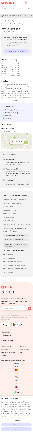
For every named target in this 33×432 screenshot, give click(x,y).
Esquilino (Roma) (16, 203)
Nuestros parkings (7, 341)
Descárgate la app (25, 16)
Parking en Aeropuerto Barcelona (12, 261)
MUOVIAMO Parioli (8, 220)
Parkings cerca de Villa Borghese (14, 235)
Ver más (15, 100)
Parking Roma (13, 24)
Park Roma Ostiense (9, 217)
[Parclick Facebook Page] (9, 292)
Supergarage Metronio (9, 210)
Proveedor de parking (8, 352)
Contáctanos (24, 350)
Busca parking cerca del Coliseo (14, 239)
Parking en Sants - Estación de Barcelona (15, 268)
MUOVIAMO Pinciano (24, 224)
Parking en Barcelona (9, 258)
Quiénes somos (6, 335)
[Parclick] (7, 2)
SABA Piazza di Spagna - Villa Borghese (14, 199)
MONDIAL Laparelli (8, 206)
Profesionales (5, 350)
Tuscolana (6, 203)
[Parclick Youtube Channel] (13, 292)
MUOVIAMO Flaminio (9, 224)
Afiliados (4, 355)
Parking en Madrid (8, 254)
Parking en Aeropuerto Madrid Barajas (14, 265)
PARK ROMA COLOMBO (10, 213)
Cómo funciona (6, 338)
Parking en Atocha (8, 272)
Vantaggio (21, 24)
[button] (17, 113)
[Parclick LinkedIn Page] (6, 292)
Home (2, 24)
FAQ (21, 352)
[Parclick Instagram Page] (2, 292)
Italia (7, 24)
